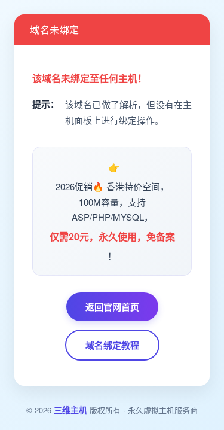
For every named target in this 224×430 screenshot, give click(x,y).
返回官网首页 (112, 306)
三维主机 (70, 410)
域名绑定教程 (112, 345)
